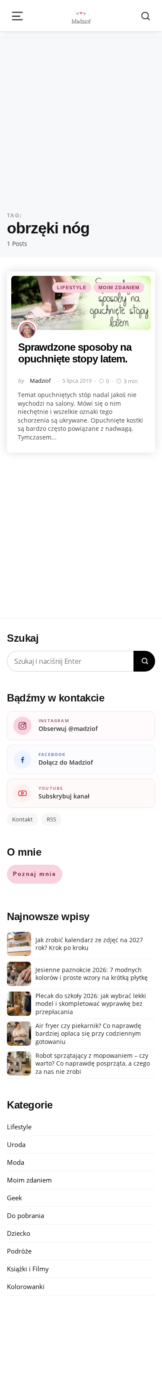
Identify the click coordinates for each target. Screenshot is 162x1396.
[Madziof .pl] (81, 16)
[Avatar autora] (27, 329)
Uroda (16, 1144)
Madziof (40, 381)
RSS (51, 819)
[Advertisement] (81, 117)
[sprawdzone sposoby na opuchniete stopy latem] (81, 303)
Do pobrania (25, 1215)
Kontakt (22, 819)
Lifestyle (71, 287)
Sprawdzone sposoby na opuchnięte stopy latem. (74, 352)
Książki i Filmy (28, 1268)
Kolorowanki (25, 1286)
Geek (14, 1197)
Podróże (19, 1251)
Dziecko (18, 1233)
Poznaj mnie (34, 874)
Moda (15, 1162)
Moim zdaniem (119, 287)
